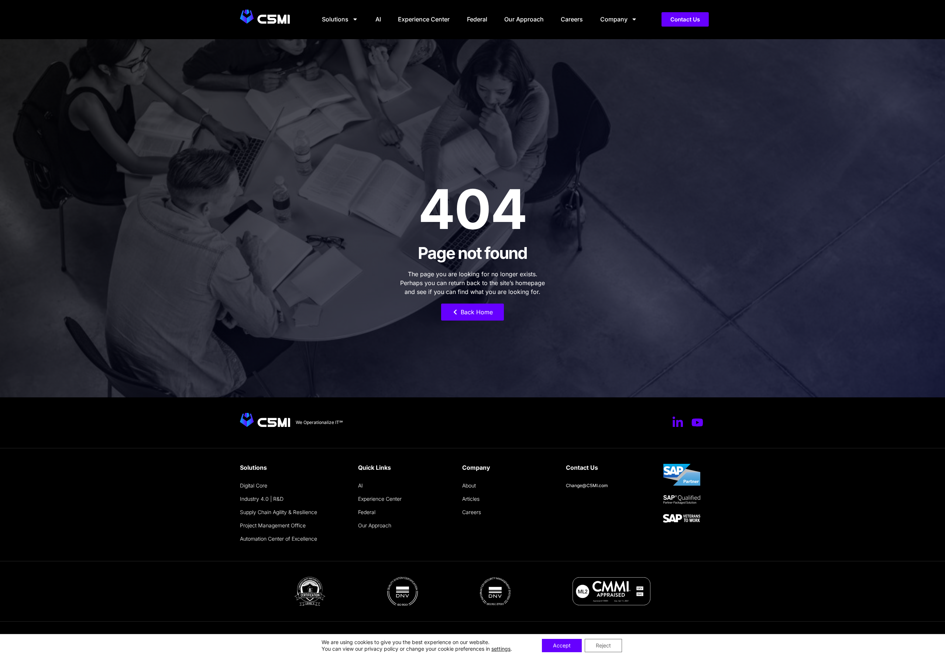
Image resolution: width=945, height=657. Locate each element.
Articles (471, 499)
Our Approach (524, 19)
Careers (572, 19)
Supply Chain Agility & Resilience (278, 512)
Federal (477, 19)
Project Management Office (273, 525)
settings (501, 649)
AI (378, 19)
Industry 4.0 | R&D (262, 499)
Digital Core (253, 485)
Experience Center (424, 19)
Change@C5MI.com (587, 485)
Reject (603, 645)
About (469, 485)
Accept (562, 645)
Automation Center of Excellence (278, 538)
